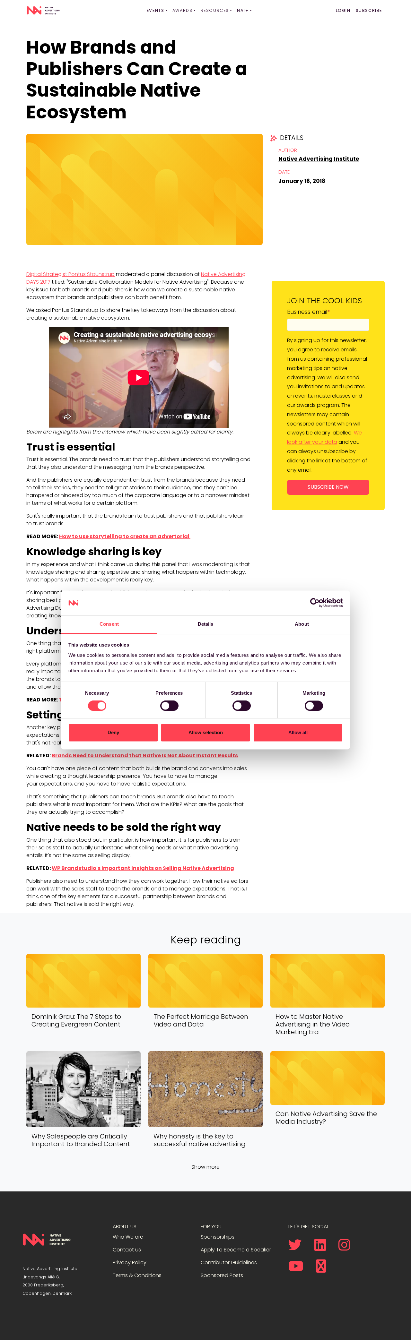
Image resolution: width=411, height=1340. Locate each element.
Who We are (128, 1237)
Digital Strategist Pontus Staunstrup (70, 274)
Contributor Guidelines (229, 1262)
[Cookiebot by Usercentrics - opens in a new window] (315, 603)
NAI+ (243, 10)
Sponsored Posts (222, 1275)
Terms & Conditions (137, 1275)
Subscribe (369, 10)
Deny (113, 732)
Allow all (298, 732)
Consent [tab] (109, 624)
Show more (205, 1167)
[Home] (43, 11)
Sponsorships (217, 1237)
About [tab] (302, 624)
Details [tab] (206, 624)
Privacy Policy (129, 1262)
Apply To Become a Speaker (236, 1249)
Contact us (127, 1249)
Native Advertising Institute (318, 159)
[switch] (169, 706)
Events (155, 10)
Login (343, 10)
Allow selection (205, 732)
